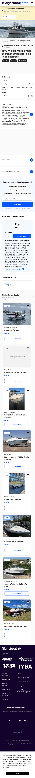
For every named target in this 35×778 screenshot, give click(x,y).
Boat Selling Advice (23, 677)
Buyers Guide (6, 689)
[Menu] (32, 3)
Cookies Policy (21, 743)
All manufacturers (22, 682)
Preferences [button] (6, 767)
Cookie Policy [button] (18, 763)
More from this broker (13, 269)
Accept (17, 773)
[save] (28, 306)
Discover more (17, 338)
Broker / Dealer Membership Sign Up (23, 691)
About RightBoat (5, 694)
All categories (21, 686)
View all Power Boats (25, 297)
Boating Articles (4, 684)
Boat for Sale (6, 679)
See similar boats (8, 17)
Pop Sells (8, 232)
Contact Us (5, 699)
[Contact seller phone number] (8, 236)
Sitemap (21, 745)
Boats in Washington (7, 284)
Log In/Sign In (24, 3)
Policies (12, 743)
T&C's (5, 743)
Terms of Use (26, 208)
